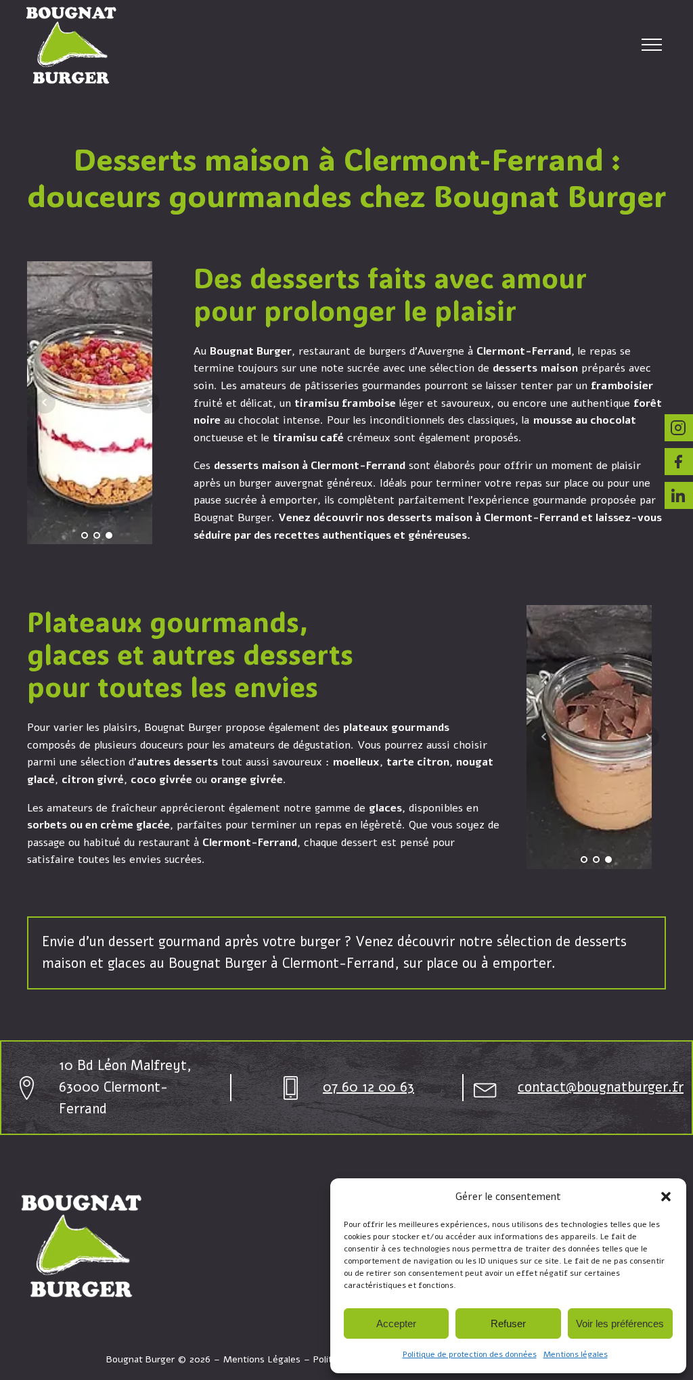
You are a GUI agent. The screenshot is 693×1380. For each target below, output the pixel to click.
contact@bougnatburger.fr (601, 1087)
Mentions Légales (261, 1359)
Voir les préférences (620, 1323)
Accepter (396, 1323)
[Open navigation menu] (651, 44)
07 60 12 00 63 (368, 1087)
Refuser (508, 1323)
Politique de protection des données (470, 1354)
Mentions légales (575, 1354)
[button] (666, 1196)
